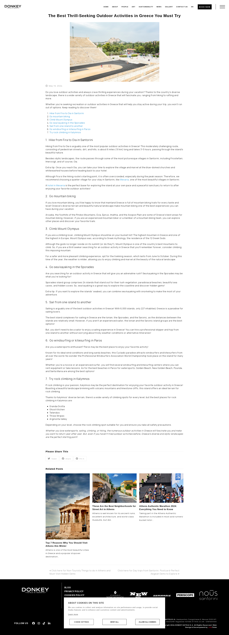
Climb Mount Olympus (61, 119)
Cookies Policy (74, 595)
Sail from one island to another (66, 126)
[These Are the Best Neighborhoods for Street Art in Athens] (114, 488)
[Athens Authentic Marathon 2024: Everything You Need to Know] (161, 488)
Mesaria (124, 179)
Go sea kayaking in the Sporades (67, 122)
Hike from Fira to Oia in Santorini (67, 113)
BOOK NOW (204, 7)
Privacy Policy (73, 591)
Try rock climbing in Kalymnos (65, 132)
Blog (67, 587)
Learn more (73, 614)
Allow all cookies (147, 622)
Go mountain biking (60, 116)
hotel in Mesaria (56, 185)
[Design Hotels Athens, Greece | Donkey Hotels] (13, 6)
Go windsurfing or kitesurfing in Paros (70, 129)
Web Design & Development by (201, 626)
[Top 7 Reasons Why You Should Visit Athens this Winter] (68, 506)
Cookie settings (81, 622)
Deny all (114, 622)
